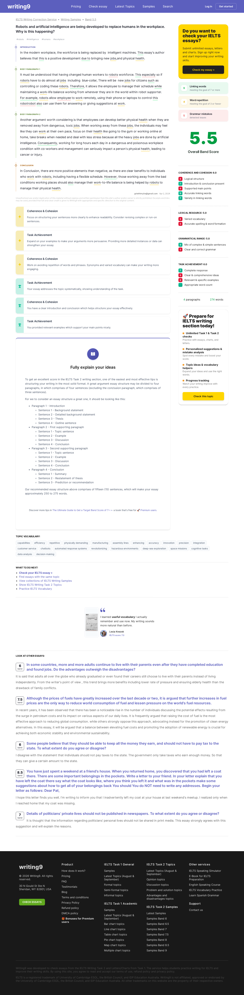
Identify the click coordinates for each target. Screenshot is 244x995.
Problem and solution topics (164, 890)
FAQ (64, 881)
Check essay (98, 6)
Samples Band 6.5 (158, 923)
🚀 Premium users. (147, 510)
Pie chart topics (114, 939)
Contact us (196, 910)
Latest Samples (156, 913)
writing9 (18, 6)
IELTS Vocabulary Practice (205, 890)
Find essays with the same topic (39, 576)
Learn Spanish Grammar (204, 895)
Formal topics (112, 884)
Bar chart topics (114, 923)
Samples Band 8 (157, 939)
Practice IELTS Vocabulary (35, 588)
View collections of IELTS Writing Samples (45, 580)
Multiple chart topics (117, 950)
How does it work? (73, 870)
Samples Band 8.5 (158, 945)
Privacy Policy (70, 902)
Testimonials (69, 886)
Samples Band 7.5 (158, 934)
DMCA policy (70, 913)
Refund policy (70, 908)
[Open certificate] (92, 622)
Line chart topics (114, 929)
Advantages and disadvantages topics (160, 897)
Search (168, 6)
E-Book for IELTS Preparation (199, 877)
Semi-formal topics (116, 890)
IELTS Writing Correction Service (36, 19)
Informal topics (113, 895)
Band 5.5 (90, 19)
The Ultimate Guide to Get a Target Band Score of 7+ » (82, 510)
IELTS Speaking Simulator (205, 870)
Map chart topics (115, 945)
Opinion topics (156, 879)
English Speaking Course (204, 884)
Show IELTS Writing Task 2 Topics (40, 584)
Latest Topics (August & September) (119, 877)
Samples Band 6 (157, 918)
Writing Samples (71, 19)
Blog (64, 892)
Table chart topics (115, 934)
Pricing (76, 6)
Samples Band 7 (157, 929)
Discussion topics (158, 884)
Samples (149, 6)
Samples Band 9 (157, 950)
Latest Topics (125, 6)
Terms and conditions (75, 897)
